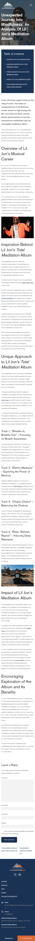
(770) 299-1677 (27, 938)
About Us (4, 885)
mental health (19, 660)
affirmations (18, 486)
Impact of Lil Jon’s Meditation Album (19, 79)
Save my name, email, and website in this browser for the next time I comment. (17, 832)
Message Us (9, 938)
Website (3, 823)
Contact (4, 881)
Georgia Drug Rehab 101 (9, 896)
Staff (3, 889)
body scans (5, 400)
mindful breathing (7, 298)
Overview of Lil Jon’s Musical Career (18, 59)
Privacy (3, 893)
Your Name (4, 805)
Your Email (4, 814)
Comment (4, 778)
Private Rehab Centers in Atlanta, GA (25, 850)
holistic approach (27, 283)
